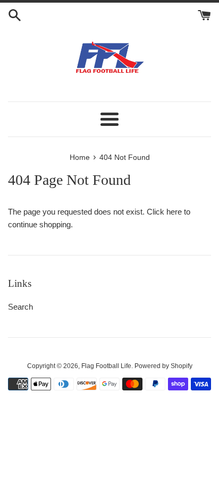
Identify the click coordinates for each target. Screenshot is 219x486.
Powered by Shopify (163, 366)
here (174, 211)
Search (20, 306)
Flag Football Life (106, 366)
